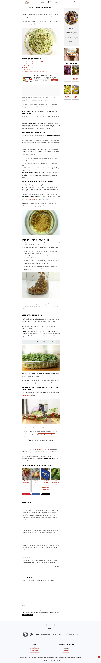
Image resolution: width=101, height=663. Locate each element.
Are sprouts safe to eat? (27, 63)
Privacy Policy (34, 647)
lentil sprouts (32, 199)
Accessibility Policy (35, 652)
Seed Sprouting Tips (27, 69)
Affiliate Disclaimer (34, 648)
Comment (24, 583)
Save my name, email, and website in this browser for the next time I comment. (41, 612)
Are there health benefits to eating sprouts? (32, 61)
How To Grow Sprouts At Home (29, 65)
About (56, 2)
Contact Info (35, 653)
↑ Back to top (50, 625)
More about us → (71, 43)
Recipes (42, 2)
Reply (57, 522)
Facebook (66, 647)
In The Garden (49, 2)
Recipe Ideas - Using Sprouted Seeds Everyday (33, 71)
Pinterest (47, 449)
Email (23, 605)
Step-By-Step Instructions (28, 67)
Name (23, 600)
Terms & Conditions (34, 650)
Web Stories (66, 652)
